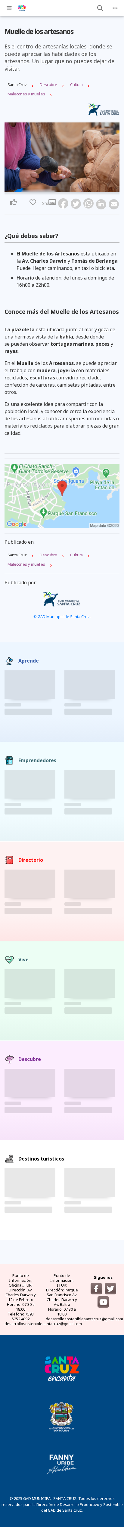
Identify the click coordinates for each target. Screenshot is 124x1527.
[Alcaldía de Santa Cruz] (62, 1368)
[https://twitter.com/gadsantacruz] (110, 1288)
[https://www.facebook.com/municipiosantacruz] (96, 1288)
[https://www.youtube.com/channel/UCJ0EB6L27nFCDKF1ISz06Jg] (103, 1302)
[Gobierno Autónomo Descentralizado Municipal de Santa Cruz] (62, 1416)
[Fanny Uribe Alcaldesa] (62, 1464)
